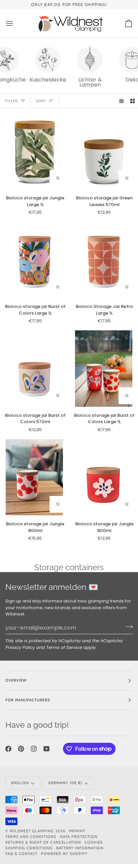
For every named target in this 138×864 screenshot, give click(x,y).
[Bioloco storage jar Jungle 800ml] (34, 477)
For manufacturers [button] (27, 700)
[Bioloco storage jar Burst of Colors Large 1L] (34, 260)
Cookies (93, 842)
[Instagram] (34, 749)
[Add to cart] (58, 178)
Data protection (78, 836)
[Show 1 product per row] (121, 101)
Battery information (80, 848)
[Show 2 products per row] (132, 101)
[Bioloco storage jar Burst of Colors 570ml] (34, 368)
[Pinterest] (21, 749)
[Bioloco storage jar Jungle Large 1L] (34, 151)
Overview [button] (16, 680)
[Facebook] (8, 749)
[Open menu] (15, 23)
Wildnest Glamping (32, 831)
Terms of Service (64, 647)
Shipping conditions (29, 848)
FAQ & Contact (21, 853)
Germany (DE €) (65, 783)
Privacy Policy (20, 647)
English (20, 783)
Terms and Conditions (31, 836)
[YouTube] (47, 749)
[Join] (127, 627)
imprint (77, 831)
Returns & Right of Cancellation (43, 842)
